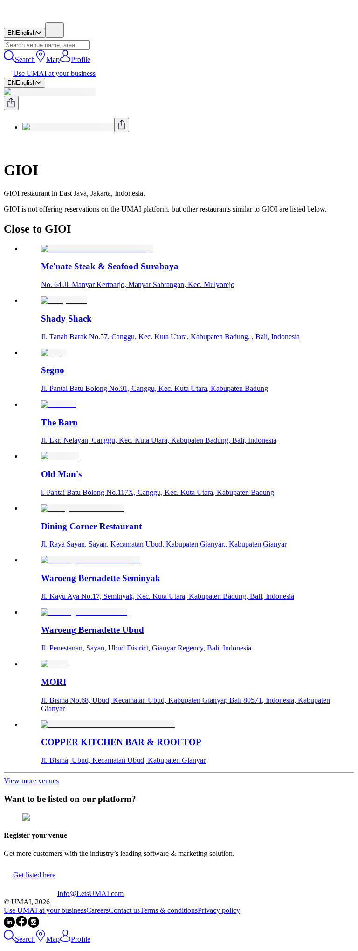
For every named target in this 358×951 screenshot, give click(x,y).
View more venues (31, 781)
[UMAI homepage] (30, 18)
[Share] (11, 103)
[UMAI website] (30, 893)
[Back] (7, 147)
